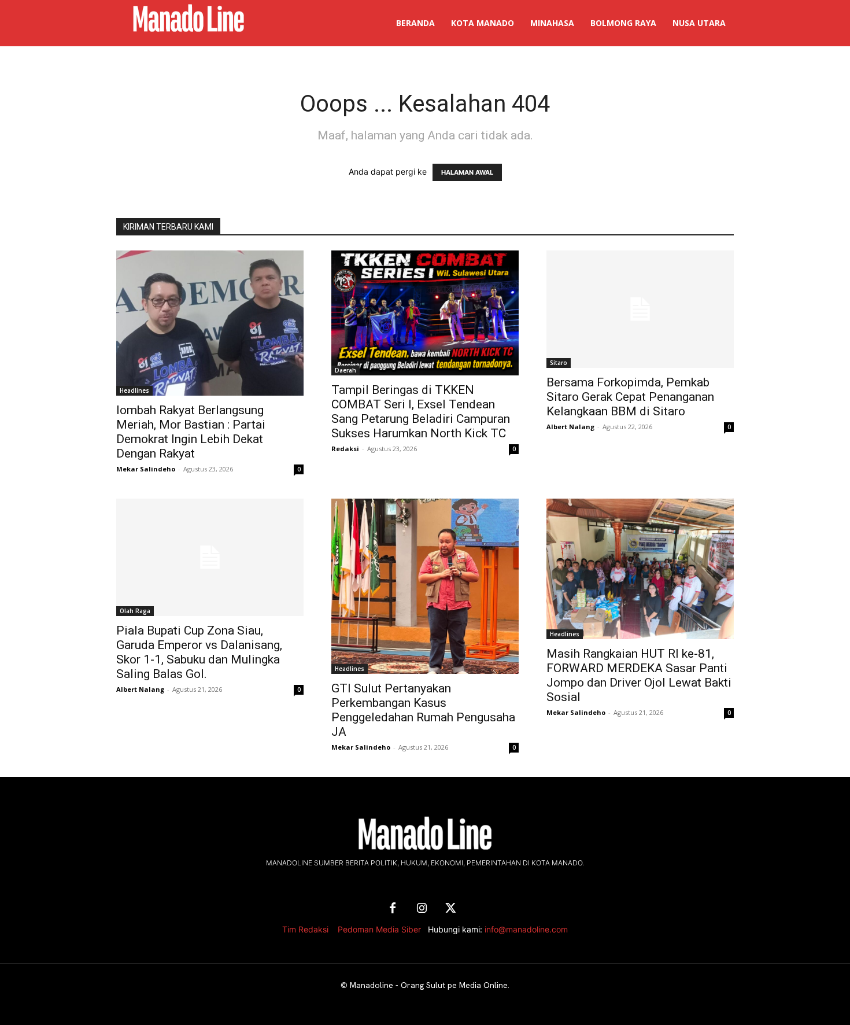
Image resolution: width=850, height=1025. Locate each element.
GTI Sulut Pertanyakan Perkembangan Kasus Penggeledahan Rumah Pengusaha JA (423, 710)
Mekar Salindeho (145, 468)
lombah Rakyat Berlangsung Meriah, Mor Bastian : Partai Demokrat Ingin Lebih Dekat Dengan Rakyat (190, 431)
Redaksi (345, 448)
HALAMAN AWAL (467, 172)
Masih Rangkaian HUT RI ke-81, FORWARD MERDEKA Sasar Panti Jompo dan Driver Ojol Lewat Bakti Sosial (638, 675)
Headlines (134, 390)
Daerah (345, 370)
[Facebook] (392, 908)
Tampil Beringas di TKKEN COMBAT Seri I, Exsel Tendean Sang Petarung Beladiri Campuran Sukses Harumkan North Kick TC (420, 411)
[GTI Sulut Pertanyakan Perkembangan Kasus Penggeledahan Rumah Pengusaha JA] (425, 586)
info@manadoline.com (526, 929)
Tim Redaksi (305, 929)
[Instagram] (421, 908)
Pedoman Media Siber (379, 929)
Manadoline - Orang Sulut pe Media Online (429, 985)
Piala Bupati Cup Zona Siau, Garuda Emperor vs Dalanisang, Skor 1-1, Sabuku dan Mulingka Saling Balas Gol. (199, 652)
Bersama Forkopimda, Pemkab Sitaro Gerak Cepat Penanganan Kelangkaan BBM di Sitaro (630, 396)
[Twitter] (450, 908)
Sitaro (558, 363)
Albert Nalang (570, 426)
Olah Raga (135, 611)
